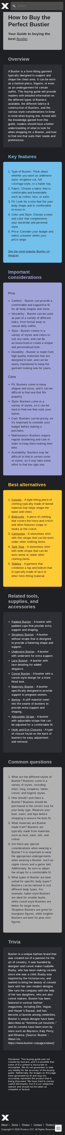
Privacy (26, 1124)
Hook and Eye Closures (27, 729)
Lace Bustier (20, 660)
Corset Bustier (21, 673)
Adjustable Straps (23, 716)
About (4, 1124)
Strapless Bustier (23, 634)
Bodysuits (18, 516)
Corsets (17, 499)
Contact (38, 1124)
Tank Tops (18, 546)
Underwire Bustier (23, 651)
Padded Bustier (21, 621)
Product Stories (54, 1124)
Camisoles (18, 533)
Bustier (22, 39)
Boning (16, 699)
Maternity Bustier (23, 686)
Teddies (16, 563)
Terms (15, 1124)
